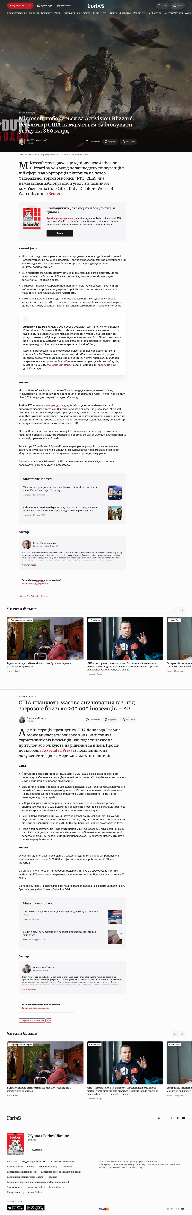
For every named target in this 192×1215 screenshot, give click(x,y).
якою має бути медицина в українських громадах (39, 665)
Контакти (12, 1161)
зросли (102, 365)
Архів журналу (14, 1187)
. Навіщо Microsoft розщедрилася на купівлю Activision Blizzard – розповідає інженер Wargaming (60, 509)
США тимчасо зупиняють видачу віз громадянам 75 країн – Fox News (60, 913)
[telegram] (177, 1118)
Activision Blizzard (39, 596)
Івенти (30, 1166)
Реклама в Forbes (36, 1187)
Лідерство (125, 13)
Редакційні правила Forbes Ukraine (25, 1177)
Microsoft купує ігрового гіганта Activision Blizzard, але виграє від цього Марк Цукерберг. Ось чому (60, 489)
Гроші (57, 13)
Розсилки (67, 1166)
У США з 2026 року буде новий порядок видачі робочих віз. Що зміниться (59, 933)
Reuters (55, 193)
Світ (103, 13)
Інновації (69, 13)
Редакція (52, 1177)
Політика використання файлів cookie (61, 1172)
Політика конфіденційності (22, 1172)
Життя (113, 13)
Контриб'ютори (173, 13)
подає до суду (56, 405)
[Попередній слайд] (175, 1034)
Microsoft (24, 596)
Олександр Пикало (36, 718)
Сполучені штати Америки (32, 1020)
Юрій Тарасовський (37, 140)
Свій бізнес (83, 13)
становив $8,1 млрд (58, 365)
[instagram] (171, 1118)
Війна (95, 13)
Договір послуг (15, 1166)
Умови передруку (48, 1166)
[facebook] (165, 1118)
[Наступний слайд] (182, 610)
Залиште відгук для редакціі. (35, 583)
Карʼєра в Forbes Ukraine (61, 1161)
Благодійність (56, 1187)
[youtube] (183, 1118)
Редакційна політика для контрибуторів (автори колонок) (38, 1182)
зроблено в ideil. (176, 1209)
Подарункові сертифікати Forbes (24, 1192)
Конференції (66, 6)
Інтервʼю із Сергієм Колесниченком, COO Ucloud (122, 666)
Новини (34, 13)
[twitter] (159, 1118)
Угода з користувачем (33, 1161)
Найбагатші (154, 13)
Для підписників (17, 13)
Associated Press (57, 750)
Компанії (46, 13)
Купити (60, 233)
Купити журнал (47, 6)
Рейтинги (139, 13)
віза (49, 1020)
